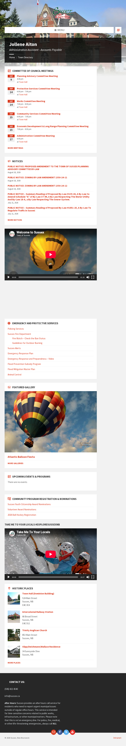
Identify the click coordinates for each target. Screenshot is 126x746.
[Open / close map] (118, 30)
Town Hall (23, 82)
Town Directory (25, 57)
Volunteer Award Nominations (22, 509)
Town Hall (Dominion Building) (38, 593)
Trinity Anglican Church (34, 630)
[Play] (8, 277)
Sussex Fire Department (19, 333)
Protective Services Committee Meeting (38, 88)
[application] (51, 254)
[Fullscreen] (92, 277)
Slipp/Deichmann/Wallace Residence (41, 646)
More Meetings (15, 148)
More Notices (15, 220)
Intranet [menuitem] (117, 737)
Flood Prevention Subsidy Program (24, 364)
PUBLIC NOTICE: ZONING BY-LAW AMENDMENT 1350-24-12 (37, 185)
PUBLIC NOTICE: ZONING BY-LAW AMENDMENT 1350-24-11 (37, 177)
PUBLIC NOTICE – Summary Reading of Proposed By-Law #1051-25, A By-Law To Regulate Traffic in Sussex (49, 209)
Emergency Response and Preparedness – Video (31, 358)
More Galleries (15, 463)
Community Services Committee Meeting (38, 113)
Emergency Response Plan (20, 353)
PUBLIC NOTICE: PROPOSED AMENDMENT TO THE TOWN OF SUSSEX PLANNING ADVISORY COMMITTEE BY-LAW (48, 168)
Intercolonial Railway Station (37, 611)
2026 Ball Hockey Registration (22, 514)
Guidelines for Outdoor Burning (27, 343)
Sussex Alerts (14, 348)
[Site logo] (63, 21)
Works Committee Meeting (31, 101)
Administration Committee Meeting (36, 135)
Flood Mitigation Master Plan (21, 369)
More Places (14, 662)
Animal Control (14, 374)
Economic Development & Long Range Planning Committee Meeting (53, 126)
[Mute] (87, 277)
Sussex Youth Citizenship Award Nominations (29, 504)
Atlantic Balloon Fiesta (21, 457)
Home (12, 57)
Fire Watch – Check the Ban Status (28, 338)
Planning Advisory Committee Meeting (37, 76)
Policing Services (16, 328)
